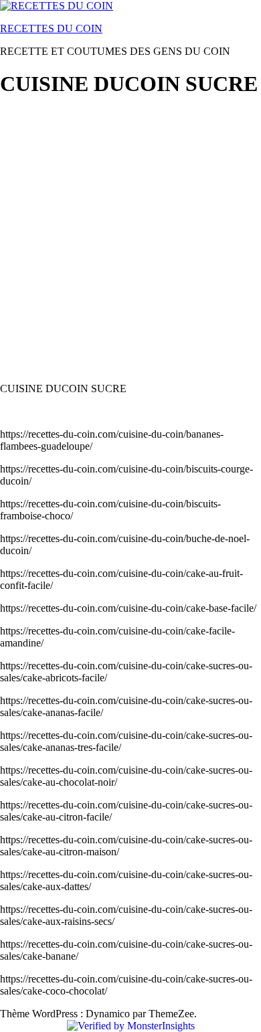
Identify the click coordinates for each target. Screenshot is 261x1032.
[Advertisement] (130, 241)
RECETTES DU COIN (51, 28)
